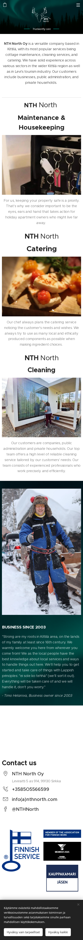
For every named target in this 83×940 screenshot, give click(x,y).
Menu (78, 5)
